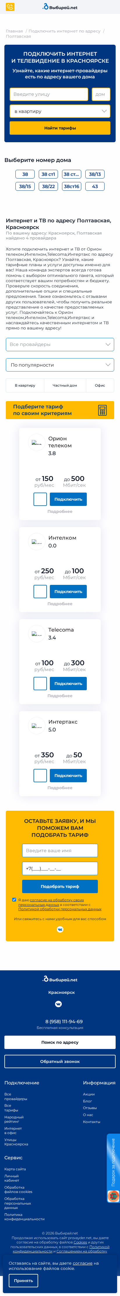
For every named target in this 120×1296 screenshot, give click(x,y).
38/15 (25, 186)
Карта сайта (15, 1169)
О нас (88, 1115)
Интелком (62, 538)
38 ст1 (48, 174)
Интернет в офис (12, 1130)
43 (95, 186)
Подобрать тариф (60, 886)
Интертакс (62, 722)
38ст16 (71, 186)
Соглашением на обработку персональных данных (73, 1253)
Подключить (68, 499)
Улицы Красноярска (12, 1142)
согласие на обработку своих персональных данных (51, 902)
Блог (87, 1101)
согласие (83, 1263)
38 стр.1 (72, 174)
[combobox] (49, 94)
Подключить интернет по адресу (64, 31)
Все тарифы (11, 1107)
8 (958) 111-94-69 (63, 1021)
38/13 (95, 174)
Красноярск (61, 992)
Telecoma (61, 630)
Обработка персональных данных (17, 1203)
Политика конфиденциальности (18, 1216)
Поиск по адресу (60, 1042)
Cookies (80, 1242)
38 (25, 174)
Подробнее (60, 511)
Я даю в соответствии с (59, 904)
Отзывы (89, 1108)
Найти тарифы (60, 128)
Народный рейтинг (12, 1119)
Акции (89, 1094)
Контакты (89, 1122)
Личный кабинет (11, 1178)
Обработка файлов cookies (18, 1189)
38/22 (48, 186)
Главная (14, 31)
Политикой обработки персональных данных (59, 909)
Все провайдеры (12, 1096)
